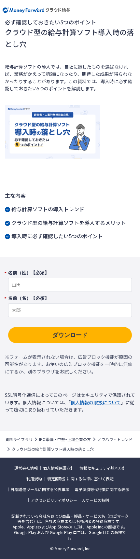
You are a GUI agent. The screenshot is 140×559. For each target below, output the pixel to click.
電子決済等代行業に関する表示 (102, 489)
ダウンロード (70, 335)
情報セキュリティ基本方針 (102, 468)
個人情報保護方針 (58, 468)
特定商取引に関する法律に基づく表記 (80, 478)
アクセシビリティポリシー (54, 500)
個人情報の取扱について (96, 402)
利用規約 (34, 478)
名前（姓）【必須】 (28, 273)
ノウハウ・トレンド (115, 439)
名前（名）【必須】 (28, 298)
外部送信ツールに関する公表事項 (40, 489)
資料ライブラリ (19, 439)
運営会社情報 (26, 468)
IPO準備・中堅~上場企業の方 (65, 439)
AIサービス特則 (95, 500)
